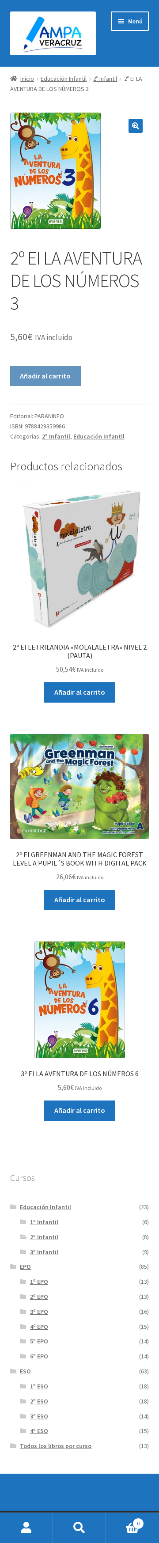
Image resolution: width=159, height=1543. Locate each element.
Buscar (79, 1528)
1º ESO (39, 1386)
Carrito (123, 1520)
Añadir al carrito (45, 375)
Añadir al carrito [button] (79, 692)
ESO (25, 1371)
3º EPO (39, 1312)
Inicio (27, 79)
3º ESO (39, 1416)
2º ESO (39, 1401)
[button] (136, 126)
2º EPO (39, 1297)
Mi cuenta (26, 1528)
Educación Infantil (64, 79)
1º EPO (39, 1282)
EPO (25, 1267)
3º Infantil (44, 1252)
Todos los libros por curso (55, 1446)
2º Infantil (105, 79)
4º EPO (39, 1327)
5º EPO (39, 1341)
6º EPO (39, 1356)
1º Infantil (44, 1222)
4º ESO (39, 1431)
